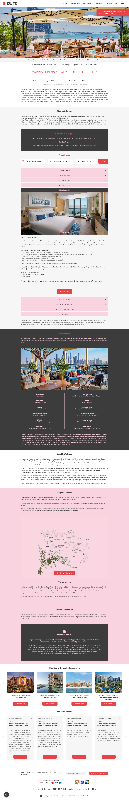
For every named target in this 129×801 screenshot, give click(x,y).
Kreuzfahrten (99, 3)
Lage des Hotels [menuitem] (78, 64)
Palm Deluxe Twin (64, 175)
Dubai (55, 60)
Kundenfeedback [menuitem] (91, 64)
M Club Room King (64, 190)
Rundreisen (87, 3)
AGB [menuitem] (62, 795)
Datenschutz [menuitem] (71, 795)
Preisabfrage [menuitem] (65, 64)
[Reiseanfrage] (119, 3)
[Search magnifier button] (116, 3)
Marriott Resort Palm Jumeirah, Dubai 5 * (45, 64)
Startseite (31, 60)
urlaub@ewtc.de (90, 145)
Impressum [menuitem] (54, 795)
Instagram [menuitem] (46, 795)
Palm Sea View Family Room (65, 309)
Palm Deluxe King (64, 170)
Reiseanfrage (64, 291)
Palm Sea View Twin (64, 185)
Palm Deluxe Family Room (64, 304)
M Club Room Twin (64, 299)
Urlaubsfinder (75, 3)
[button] (57, 56)
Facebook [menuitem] (41, 795)
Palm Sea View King (64, 180)
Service (109, 3)
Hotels (65, 3)
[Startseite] (10, 3)
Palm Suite (64, 314)
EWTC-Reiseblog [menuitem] (83, 795)
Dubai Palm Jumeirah (67, 60)
